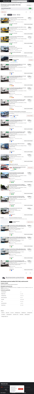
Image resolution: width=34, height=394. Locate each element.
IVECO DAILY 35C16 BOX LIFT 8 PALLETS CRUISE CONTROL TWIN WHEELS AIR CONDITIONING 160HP (17, 197)
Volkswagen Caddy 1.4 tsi (4, 316)
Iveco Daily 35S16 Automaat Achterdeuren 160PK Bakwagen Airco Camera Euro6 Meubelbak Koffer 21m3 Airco (17, 261)
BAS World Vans (12, 72)
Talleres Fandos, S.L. (12, 214)
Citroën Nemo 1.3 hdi (15, 314)
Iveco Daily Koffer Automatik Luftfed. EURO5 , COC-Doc (17, 27)
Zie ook (2, 310)
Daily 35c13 (5, 284)
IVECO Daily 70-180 (29, 312)
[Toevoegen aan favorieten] (32, 18)
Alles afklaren (10, 14)
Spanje (19, 287)
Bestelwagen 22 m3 (17, 312)
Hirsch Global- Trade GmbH (13, 23)
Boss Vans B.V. (12, 233)
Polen (26, 287)
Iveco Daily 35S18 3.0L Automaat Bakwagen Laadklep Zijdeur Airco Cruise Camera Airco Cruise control (17, 100)
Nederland (10, 287)
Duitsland (2, 287)
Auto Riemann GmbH (15, 115)
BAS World (11, 84)
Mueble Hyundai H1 (27, 314)
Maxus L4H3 (7, 312)
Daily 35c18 (15, 284)
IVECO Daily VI (21, 314)
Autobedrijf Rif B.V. (12, 151)
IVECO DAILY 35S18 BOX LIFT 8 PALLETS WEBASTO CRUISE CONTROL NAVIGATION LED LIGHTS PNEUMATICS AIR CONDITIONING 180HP (18, 185)
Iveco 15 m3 (12, 312)
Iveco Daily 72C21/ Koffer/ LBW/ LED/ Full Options (17, 143)
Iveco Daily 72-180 (12, 46)
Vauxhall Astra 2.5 (23, 312)
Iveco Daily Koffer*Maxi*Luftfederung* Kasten (16, 17)
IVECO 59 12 (2, 312)
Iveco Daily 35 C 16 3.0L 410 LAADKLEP (15, 154)
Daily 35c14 (9, 284)
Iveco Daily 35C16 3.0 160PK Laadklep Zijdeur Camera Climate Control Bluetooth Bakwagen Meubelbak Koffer (17, 226)
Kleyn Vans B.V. (12, 160)
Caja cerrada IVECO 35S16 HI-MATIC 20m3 (15, 208)
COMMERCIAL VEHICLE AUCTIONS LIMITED (15, 52)
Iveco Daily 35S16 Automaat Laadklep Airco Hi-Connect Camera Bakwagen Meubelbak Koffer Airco (17, 65)
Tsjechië (2, 288)
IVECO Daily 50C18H (9, 314)
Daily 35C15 (2, 284)
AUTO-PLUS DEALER (12, 204)
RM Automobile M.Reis (16, 59)
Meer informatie (13, 391)
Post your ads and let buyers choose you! (15, 217)
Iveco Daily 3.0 (3, 314)
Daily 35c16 (12, 284)
